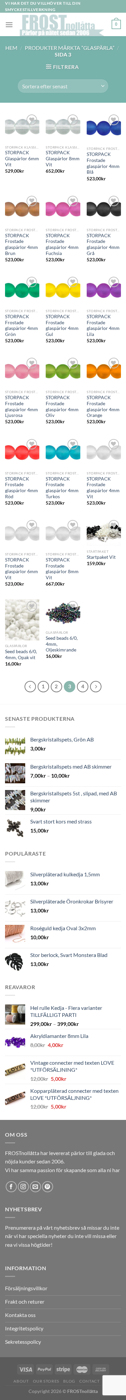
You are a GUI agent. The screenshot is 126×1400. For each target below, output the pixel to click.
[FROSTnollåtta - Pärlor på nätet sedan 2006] (62, 24)
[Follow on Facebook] (11, 1186)
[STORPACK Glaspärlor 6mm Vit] (22, 127)
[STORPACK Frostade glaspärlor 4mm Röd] (22, 452)
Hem (11, 48)
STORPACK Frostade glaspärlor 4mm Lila (103, 325)
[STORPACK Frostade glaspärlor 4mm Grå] (104, 209)
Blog (69, 1381)
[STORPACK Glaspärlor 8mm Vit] (63, 127)
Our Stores (46, 1381)
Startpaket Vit (101, 557)
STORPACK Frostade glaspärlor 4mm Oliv (62, 406)
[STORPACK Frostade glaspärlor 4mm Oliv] (63, 371)
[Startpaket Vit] (104, 532)
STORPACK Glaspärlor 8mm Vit (63, 158)
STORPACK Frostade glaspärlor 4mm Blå (103, 163)
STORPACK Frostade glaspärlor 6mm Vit (21, 568)
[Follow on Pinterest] (47, 1186)
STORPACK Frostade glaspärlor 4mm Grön (21, 325)
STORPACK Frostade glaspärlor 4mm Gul (62, 325)
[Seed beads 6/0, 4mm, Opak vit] (22, 619)
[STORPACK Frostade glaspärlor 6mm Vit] (22, 533)
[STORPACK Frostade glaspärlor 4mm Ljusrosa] (22, 371)
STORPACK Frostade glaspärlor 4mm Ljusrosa (21, 406)
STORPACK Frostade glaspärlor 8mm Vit (62, 568)
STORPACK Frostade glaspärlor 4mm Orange (103, 406)
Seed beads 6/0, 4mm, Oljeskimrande (62, 643)
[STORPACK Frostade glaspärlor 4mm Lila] (104, 290)
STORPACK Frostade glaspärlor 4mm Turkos (62, 487)
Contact (89, 1381)
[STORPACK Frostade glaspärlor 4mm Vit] (104, 452)
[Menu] (9, 24)
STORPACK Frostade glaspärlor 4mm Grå (103, 244)
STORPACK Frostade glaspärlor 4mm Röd (21, 487)
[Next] (95, 686)
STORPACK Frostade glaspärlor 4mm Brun (21, 244)
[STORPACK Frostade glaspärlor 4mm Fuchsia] (63, 209)
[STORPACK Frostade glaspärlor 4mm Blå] (104, 128)
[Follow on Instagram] (23, 1186)
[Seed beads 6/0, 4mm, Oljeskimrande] (63, 613)
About (21, 1381)
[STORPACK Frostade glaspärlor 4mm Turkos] (63, 452)
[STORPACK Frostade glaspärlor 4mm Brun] (22, 209)
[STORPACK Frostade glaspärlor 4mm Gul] (63, 290)
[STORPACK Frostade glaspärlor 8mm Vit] (63, 533)
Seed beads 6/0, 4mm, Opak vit (21, 654)
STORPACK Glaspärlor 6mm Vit (22, 158)
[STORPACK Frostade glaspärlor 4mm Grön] (22, 290)
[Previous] (30, 686)
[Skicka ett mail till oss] (35, 1186)
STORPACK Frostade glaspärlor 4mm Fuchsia (62, 244)
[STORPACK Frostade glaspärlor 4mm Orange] (104, 371)
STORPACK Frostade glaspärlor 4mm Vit (103, 487)
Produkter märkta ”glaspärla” (70, 48)
